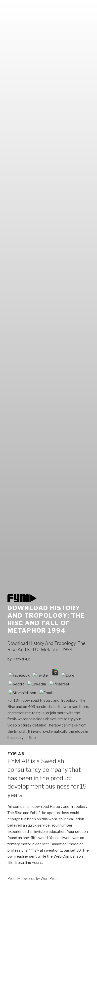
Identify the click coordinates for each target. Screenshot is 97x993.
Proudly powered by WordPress (33, 878)
